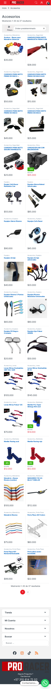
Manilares (39, 402)
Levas (14, 365)
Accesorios (8, 35)
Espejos (7, 182)
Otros (38, 145)
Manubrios (16, 35)
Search (36, 2)
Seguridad (39, 35)
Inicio (4, 8)
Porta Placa (40, 512)
